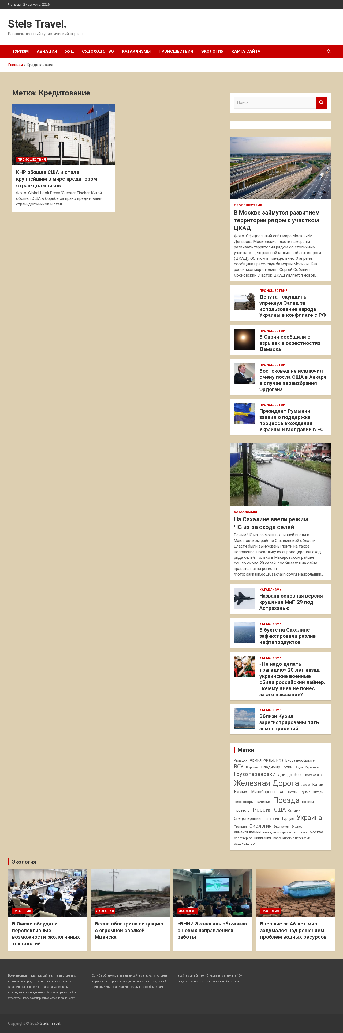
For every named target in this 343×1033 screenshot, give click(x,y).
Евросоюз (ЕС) (313, 775)
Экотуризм (281, 826)
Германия (312, 767)
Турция (287, 818)
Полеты (308, 802)
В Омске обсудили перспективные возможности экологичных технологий (46, 934)
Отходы (318, 792)
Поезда (286, 800)
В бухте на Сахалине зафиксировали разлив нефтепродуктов (287, 636)
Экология (212, 51)
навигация (262, 838)
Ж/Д (69, 51)
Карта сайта (246, 51)
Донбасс (294, 775)
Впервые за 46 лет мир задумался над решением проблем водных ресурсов (293, 930)
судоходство (244, 843)
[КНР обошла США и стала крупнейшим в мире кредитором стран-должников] (63, 134)
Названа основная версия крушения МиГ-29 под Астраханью (291, 602)
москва (316, 832)
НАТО (282, 792)
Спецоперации (247, 818)
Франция (240, 826)
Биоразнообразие (300, 760)
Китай (317, 784)
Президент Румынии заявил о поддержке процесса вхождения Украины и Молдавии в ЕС (291, 420)
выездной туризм (277, 832)
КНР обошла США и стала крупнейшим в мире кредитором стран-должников (56, 178)
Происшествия (176, 51)
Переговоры (243, 802)
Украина (309, 817)
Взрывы (252, 767)
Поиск (321, 103)
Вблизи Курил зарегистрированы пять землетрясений (289, 722)
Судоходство (98, 51)
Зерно (305, 785)
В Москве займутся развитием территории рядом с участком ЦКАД (277, 220)
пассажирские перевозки (291, 838)
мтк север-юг (243, 838)
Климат (241, 791)
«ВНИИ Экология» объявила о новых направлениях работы (212, 930)
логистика (300, 832)
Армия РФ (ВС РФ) (266, 760)
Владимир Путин (276, 767)
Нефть (292, 792)
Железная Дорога (266, 783)
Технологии (271, 819)
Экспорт (298, 826)
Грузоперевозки (254, 774)
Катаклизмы (136, 51)
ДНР (281, 775)
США (280, 810)
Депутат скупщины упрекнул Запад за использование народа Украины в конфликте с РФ (292, 306)
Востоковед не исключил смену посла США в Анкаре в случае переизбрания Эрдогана (293, 380)
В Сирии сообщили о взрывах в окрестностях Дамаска (289, 343)
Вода (299, 767)
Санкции (294, 810)
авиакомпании (247, 832)
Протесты (242, 810)
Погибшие (263, 802)
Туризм (20, 51)
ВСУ (239, 767)
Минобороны (263, 792)
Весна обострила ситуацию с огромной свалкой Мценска (129, 930)
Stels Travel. (37, 24)
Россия (262, 809)
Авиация (47, 51)
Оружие (304, 792)
